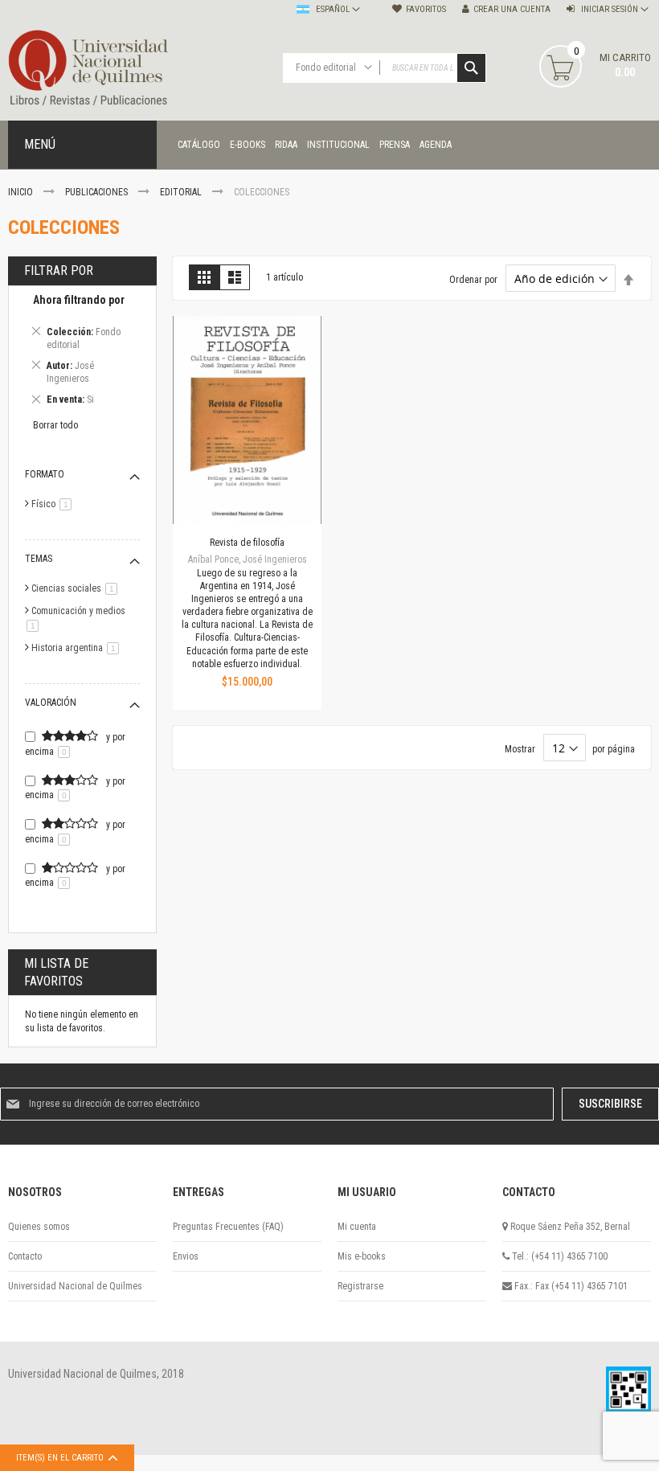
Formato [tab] (44, 474)
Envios (186, 1256)
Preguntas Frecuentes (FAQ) (228, 1226)
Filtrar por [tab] (58, 270)
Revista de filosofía (247, 542)
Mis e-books (362, 1256)
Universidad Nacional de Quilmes (75, 1286)
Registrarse (360, 1286)
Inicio (21, 192)
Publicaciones (97, 192)
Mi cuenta (357, 1226)
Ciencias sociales (77, 588)
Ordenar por (473, 279)
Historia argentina (78, 648)
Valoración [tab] (50, 702)
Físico (54, 504)
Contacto (25, 1256)
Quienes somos (39, 1226)
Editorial (182, 192)
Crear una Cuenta (512, 9)
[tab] (82, 352)
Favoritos (426, 9)
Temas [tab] (38, 558)
